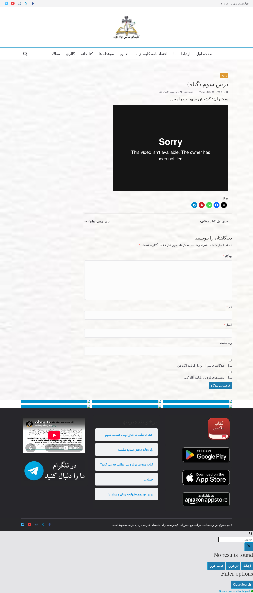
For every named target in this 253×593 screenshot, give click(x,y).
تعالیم (124, 53)
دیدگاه (227, 256)
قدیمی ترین (216, 566)
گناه (161, 91)
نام (229, 307)
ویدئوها (224, 75)
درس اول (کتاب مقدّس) (214, 221)
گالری (70, 53)
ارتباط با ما (181, 53)
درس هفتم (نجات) (99, 221)
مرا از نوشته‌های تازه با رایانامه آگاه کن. (208, 377)
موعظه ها (106, 53)
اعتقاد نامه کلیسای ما (150, 53)
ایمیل (228, 325)
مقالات (54, 53)
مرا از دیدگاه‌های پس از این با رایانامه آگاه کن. (204, 365)
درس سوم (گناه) (171, 91)
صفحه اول (204, 53)
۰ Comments (189, 91)
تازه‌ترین (233, 566)
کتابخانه (87, 53)
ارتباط (247, 566)
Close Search (242, 584)
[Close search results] (248, 546)
